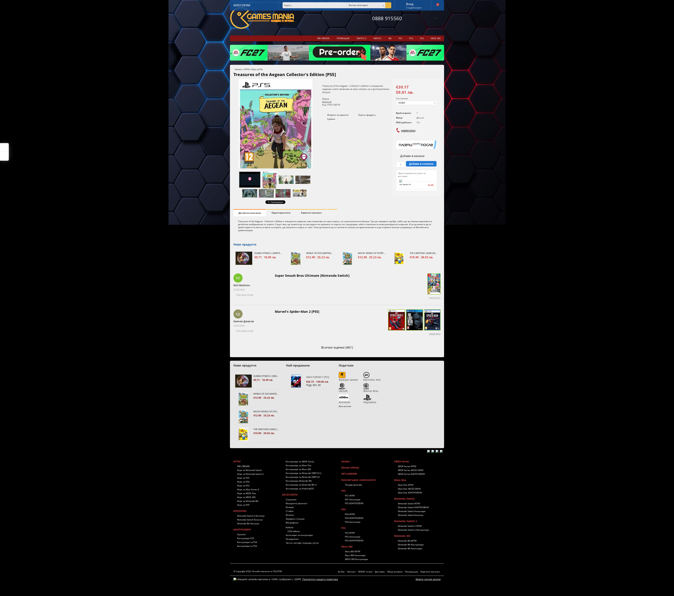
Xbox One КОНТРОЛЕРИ (410, 492)
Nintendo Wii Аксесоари (410, 548)
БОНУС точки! (365, 571)
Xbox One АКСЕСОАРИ (409, 488)
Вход (409, 3)
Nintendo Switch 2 (405, 521)
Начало (238, 69)
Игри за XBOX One (246, 493)
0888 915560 (387, 18)
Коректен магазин (311, 212)
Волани (290, 514)
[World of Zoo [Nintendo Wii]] (295, 258)
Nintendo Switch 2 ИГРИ (410, 526)
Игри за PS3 (243, 485)
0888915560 (408, 130)
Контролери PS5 (245, 538)
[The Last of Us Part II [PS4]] (414, 323)
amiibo (345, 461)
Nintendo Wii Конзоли (248, 523)
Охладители (292, 539)
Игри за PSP (243, 504)
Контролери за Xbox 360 (298, 469)
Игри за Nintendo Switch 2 (250, 474)
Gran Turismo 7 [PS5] (317, 377)
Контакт (351, 571)
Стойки (289, 511)
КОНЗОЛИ (239, 511)
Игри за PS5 (257, 69)
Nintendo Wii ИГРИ (407, 540)
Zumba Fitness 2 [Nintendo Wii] (268, 253)
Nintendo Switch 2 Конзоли (251, 515)
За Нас (341, 571)
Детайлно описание (250, 212)
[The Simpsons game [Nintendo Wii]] (399, 258)
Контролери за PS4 (247, 542)
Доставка (380, 571)
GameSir (241, 534)
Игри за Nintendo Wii (247, 501)
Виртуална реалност (297, 503)
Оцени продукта (366, 114)
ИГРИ (246, 69)
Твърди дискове (353, 484)
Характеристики (281, 212)
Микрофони (292, 522)
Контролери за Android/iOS (300, 488)
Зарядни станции (295, 518)
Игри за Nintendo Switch (249, 470)
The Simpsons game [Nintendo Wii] (423, 253)
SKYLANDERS (349, 473)
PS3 (343, 528)
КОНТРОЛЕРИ (242, 529)
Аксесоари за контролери (299, 535)
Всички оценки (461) (337, 347)
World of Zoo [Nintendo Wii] (319, 253)
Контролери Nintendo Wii (299, 480)
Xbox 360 (346, 546)
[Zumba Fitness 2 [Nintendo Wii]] (244, 258)
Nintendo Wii (402, 536)
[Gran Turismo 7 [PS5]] (296, 381)
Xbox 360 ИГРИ (352, 551)
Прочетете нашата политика (320, 579)
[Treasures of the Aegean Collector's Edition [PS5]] (275, 167)
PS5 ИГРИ (350, 495)
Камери (290, 507)
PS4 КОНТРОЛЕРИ (354, 518)
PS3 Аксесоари (352, 536)
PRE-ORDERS (243, 466)
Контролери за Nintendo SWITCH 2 (303, 473)
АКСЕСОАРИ (290, 494)
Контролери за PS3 (247, 546)
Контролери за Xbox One (298, 465)
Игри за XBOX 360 (246, 497)
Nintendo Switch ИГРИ (409, 503)
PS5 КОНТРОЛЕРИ (354, 503)
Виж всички (345, 406)
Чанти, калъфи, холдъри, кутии (302, 542)
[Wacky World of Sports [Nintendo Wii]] (347, 258)
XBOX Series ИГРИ (407, 466)
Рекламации (411, 571)
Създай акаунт (414, 7)
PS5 (343, 490)
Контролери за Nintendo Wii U (301, 484)
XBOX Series (401, 461)
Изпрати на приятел (338, 114)
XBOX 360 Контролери (356, 559)
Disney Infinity (350, 467)
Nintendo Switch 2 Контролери (413, 529)
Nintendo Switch (404, 498)
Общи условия (394, 571)
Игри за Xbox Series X (248, 489)
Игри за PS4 (243, 481)
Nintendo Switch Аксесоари (411, 511)
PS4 (343, 509)
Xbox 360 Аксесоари (355, 555)
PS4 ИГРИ (350, 514)
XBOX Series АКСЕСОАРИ (410, 470)
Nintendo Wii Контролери (411, 544)
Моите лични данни (428, 579)
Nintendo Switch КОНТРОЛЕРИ (413, 507)
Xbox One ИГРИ (405, 484)
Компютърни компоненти (358, 480)
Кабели (289, 527)
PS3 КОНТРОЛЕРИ (354, 540)
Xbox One (400, 480)
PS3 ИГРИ (350, 532)
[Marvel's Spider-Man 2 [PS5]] (396, 323)
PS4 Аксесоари (352, 521)
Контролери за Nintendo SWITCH (302, 477)
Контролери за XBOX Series (300, 461)
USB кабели (294, 531)
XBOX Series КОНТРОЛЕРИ (411, 474)
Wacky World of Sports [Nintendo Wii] (371, 253)
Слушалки (291, 499)
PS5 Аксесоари (352, 499)
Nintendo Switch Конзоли (250, 519)
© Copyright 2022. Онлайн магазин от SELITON (257, 571)
